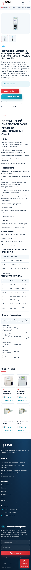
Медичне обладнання (7, 476)
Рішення (3, 488)
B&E (14, 107)
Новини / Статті (6, 494)
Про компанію (5, 485)
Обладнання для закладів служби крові (13, 462)
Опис (4, 115)
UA (15, 2)
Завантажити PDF (13, 97)
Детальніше (7, 400)
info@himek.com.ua (9, 516)
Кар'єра (3, 491)
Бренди (3, 500)
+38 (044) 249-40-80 (10, 512)
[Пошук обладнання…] (23, 3)
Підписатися (14, 553)
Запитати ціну (9, 91)
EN (19, 2)
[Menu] (28, 3)
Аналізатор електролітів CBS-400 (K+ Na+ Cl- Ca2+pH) (22, 394)
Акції (2, 497)
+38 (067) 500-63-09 (10, 509)
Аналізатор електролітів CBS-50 (7, 393)
